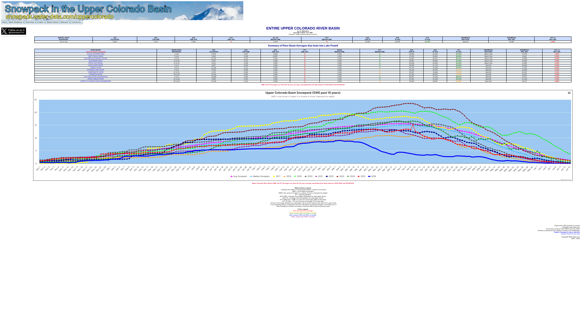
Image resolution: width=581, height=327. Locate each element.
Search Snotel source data (570, 234)
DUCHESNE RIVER (95, 61)
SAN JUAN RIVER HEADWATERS (96, 77)
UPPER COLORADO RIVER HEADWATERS (95, 81)
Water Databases (15, 22)
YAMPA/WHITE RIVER (95, 72)
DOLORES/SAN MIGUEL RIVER (95, 58)
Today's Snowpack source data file (567, 232)
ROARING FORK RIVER (95, 70)
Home (4, 22)
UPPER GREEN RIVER (95, 79)
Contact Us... (77, 22)
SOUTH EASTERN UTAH (95, 54)
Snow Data (30, 22)
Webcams (64, 22)
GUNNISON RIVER (95, 74)
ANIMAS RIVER (95, 67)
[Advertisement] (13, 84)
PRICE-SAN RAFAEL (95, 63)
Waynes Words (53, 22)
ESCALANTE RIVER (96, 65)
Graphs (40, 22)
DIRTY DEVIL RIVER (95, 56)
